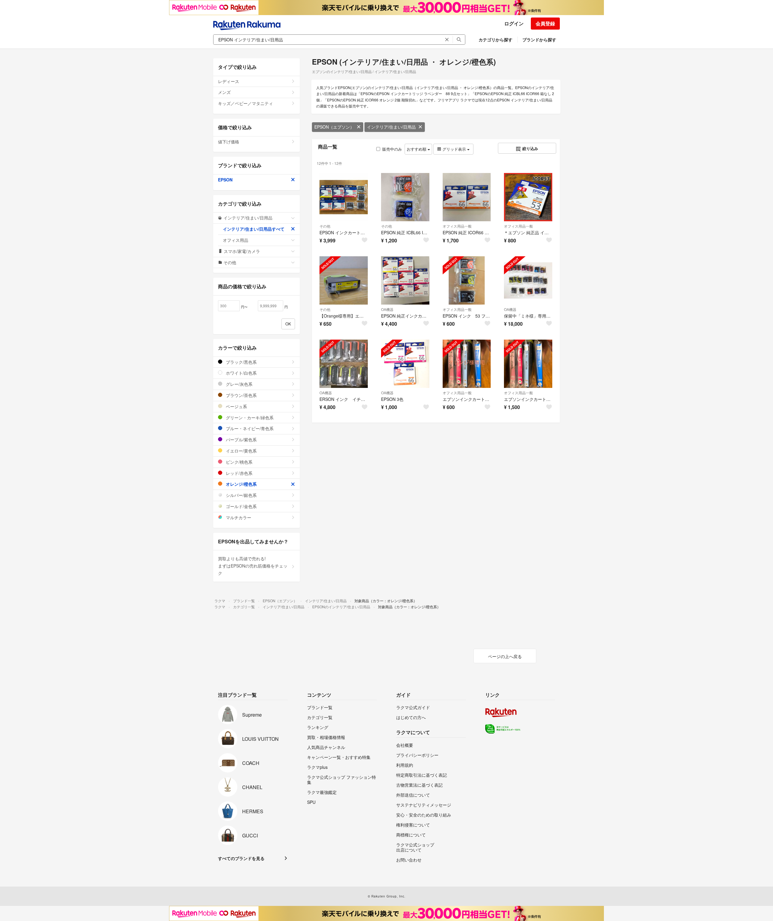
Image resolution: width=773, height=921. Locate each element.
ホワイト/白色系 (241, 373)
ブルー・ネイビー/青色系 (249, 428)
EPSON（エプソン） (334, 127)
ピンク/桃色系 (238, 462)
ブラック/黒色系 (241, 362)
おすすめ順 (417, 149)
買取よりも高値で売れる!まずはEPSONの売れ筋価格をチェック (252, 565)
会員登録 (545, 23)
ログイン (514, 23)
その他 (324, 226)
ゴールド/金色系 (241, 506)
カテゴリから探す (495, 40)
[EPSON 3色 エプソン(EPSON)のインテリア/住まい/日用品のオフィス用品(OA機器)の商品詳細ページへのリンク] (405, 364)
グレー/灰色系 (238, 384)
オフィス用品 (235, 240)
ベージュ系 (236, 406)
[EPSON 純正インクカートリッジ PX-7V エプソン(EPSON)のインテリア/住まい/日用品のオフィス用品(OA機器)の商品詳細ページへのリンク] (405, 280)
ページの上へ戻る (505, 656)
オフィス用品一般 (457, 226)
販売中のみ (392, 149)
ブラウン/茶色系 (241, 395)
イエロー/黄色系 (241, 451)
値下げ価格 (228, 142)
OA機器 (387, 309)
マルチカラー (238, 517)
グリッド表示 (454, 149)
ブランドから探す (539, 40)
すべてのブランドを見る (241, 858)
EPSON (225, 180)
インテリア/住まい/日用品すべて (253, 229)
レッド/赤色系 (238, 473)
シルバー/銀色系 (241, 495)
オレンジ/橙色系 (241, 484)
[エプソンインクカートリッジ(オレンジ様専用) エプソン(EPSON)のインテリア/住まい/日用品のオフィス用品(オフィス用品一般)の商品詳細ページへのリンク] (467, 364)
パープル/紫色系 (241, 440)
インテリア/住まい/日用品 (391, 127)
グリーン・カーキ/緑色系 (249, 417)
